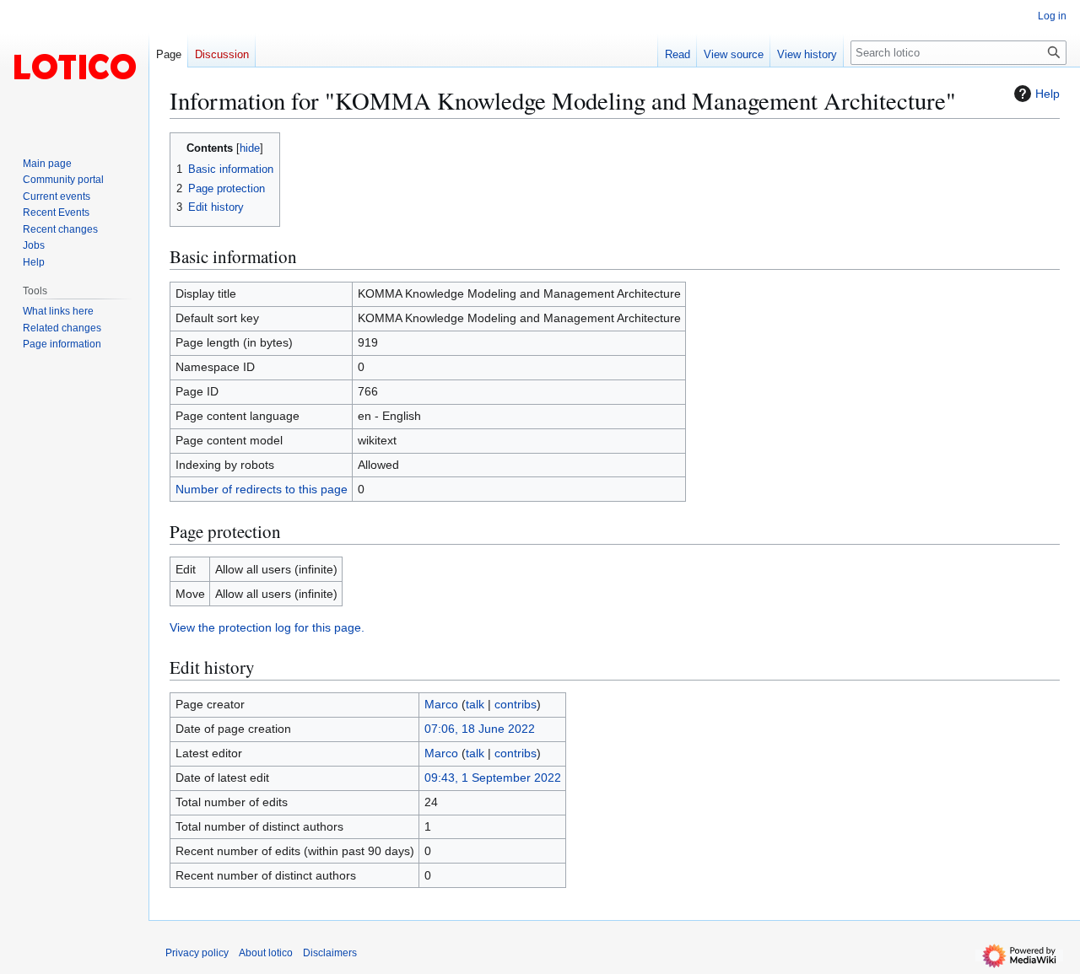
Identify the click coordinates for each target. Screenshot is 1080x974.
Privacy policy (197, 953)
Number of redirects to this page (262, 489)
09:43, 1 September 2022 (492, 777)
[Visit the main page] (74, 67)
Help (1047, 93)
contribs (515, 704)
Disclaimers (330, 953)
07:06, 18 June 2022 (479, 728)
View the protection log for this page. (267, 627)
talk (475, 704)
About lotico (266, 953)
